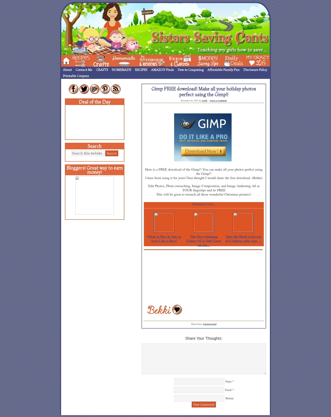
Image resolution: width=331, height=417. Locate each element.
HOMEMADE (121, 70)
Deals (231, 60)
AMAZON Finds (162, 70)
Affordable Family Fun (223, 70)
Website (229, 398)
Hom (65, 60)
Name (228, 381)
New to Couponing (191, 70)
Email (228, 390)
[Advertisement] (204, 277)
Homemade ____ (119, 60)
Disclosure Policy (255, 70)
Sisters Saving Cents (165, 28)
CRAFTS (102, 70)
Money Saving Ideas (207, 60)
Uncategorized (209, 324)
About (67, 70)
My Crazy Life (251, 60)
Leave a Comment (218, 100)
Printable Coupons (76, 76)
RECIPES (141, 70)
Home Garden (176, 60)
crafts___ (95, 60)
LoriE (204, 100)
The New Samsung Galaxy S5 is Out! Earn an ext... (203, 241)
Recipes (77, 60)
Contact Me (84, 70)
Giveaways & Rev (148, 60)
